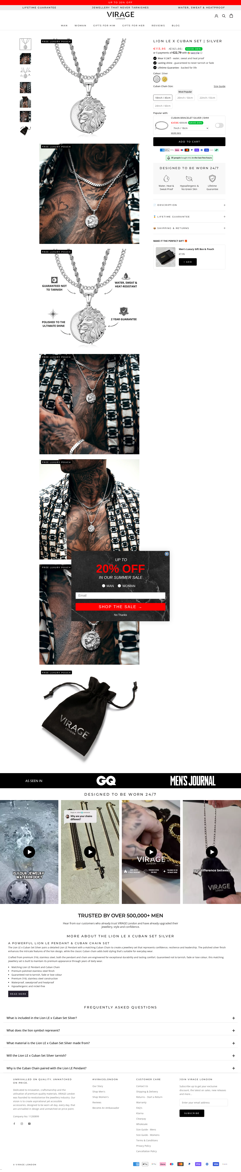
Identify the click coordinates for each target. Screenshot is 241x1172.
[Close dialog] (166, 554)
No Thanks (120, 615)
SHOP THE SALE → (120, 606)
